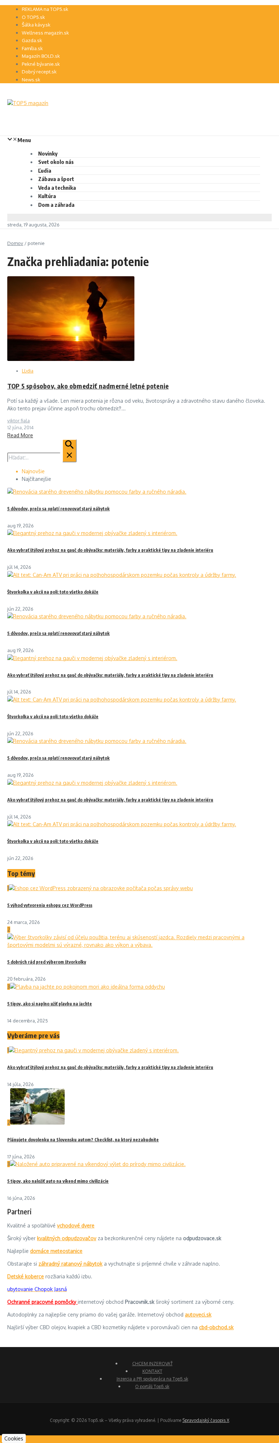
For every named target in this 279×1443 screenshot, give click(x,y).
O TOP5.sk (33, 17)
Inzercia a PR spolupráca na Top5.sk (152, 1379)
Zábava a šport (56, 179)
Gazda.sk (32, 40)
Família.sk (32, 48)
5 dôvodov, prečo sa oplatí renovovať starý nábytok (58, 508)
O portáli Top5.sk (152, 1386)
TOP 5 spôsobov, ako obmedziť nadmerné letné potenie (88, 386)
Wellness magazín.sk (45, 33)
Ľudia (44, 170)
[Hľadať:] (42, 457)
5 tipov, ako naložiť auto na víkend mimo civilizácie (58, 1181)
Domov (15, 243)
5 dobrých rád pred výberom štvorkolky (46, 962)
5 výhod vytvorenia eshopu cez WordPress (49, 905)
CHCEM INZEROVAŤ (152, 1363)
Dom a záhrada (56, 204)
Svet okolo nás (56, 161)
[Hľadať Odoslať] (69, 450)
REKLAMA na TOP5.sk (45, 9)
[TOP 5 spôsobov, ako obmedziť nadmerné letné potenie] (70, 359)
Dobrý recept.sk (39, 72)
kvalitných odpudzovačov (66, 1238)
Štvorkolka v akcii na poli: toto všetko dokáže (52, 592)
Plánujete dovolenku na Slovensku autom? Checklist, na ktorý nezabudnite (83, 1139)
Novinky (47, 153)
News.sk (31, 80)
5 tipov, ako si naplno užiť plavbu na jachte (49, 1003)
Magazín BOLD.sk (41, 56)
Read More (20, 435)
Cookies (13, 1438)
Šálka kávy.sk (36, 25)
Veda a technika (57, 187)
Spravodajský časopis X (205, 1420)
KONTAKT (152, 1371)
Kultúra (47, 196)
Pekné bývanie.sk (41, 64)
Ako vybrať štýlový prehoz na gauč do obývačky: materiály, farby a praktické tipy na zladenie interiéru (110, 550)
